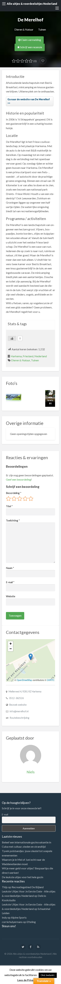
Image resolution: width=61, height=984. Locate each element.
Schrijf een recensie (31, 47)
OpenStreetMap (24, 680)
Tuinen (42, 29)
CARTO (50, 680)
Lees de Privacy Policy (30, 980)
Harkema (16, 356)
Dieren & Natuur (23, 29)
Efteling (31, 921)
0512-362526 (16, 698)
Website (10, 596)
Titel (9, 506)
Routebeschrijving (19, 717)
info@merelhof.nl (19, 711)
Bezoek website (18, 704)
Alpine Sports (19, 917)
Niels (31, 772)
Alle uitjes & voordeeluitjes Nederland (32, 3)
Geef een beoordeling (18, 479)
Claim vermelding (31, 39)
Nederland (40, 356)
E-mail (10, 582)
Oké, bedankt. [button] (48, 975)
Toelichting (13, 520)
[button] (30, 656)
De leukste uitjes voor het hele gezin (22, 877)
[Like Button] (12, 338)
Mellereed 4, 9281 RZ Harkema (25, 691)
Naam (10, 567)
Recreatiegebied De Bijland (28, 887)
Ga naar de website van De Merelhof (28, 99)
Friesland (28, 356)
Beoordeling (13, 492)
